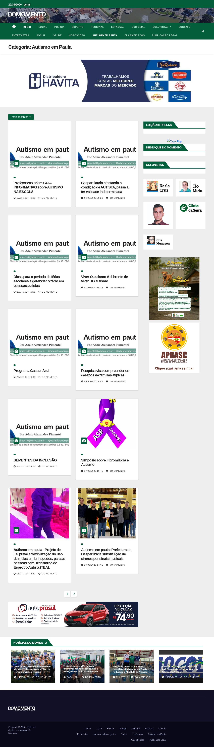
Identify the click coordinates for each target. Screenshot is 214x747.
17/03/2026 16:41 (93, 471)
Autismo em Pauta (104, 35)
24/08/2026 (23, 677)
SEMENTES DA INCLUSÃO (35, 460)
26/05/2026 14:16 (26, 466)
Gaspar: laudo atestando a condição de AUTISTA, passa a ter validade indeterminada (104, 187)
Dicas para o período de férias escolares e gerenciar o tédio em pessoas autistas (39, 281)
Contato (185, 27)
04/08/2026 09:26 (93, 198)
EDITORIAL (138, 27)
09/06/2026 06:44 (93, 381)
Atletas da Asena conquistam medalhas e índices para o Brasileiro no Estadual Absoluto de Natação (131, 669)
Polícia (59, 27)
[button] (203, 31)
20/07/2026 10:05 (26, 292)
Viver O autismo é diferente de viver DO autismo (104, 279)
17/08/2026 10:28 (26, 198)
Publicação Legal (165, 35)
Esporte (78, 27)
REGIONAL (97, 27)
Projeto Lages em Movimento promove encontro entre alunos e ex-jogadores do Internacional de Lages (81, 670)
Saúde (57, 35)
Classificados (135, 35)
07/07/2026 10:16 (93, 287)
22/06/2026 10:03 (26, 377)
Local (42, 27)
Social (41, 35)
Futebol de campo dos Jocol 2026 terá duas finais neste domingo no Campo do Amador (180, 669)
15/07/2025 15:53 (26, 574)
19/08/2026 (122, 677)
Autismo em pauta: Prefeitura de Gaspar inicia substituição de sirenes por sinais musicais (106, 554)
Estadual (117, 27)
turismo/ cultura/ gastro (104, 734)
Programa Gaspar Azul (31, 371)
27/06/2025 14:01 (93, 565)
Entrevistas (20, 35)
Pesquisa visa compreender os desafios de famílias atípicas (105, 373)
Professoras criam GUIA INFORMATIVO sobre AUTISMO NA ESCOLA (38, 187)
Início (27, 27)
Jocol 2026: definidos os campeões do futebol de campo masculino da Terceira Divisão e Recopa (32, 669)
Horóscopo (77, 35)
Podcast (149, 728)
